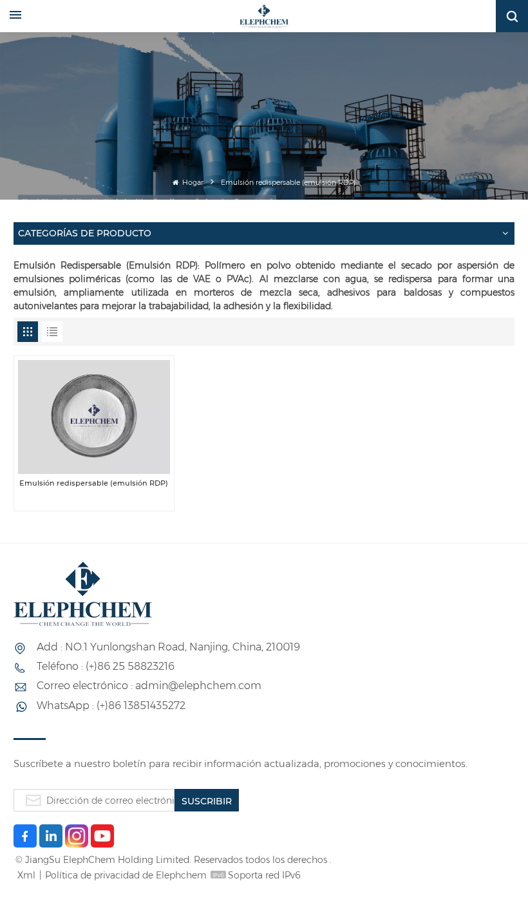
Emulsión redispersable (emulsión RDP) (93, 483)
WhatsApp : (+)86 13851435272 (111, 705)
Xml (26, 875)
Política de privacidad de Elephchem (126, 875)
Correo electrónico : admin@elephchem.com (149, 685)
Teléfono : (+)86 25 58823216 (105, 666)
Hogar (191, 182)
